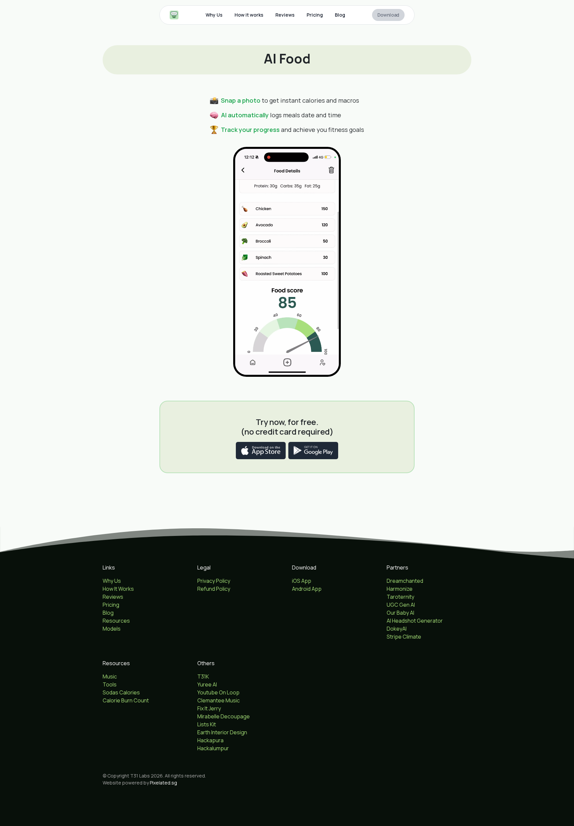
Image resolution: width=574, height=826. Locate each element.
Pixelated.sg (163, 782)
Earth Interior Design (222, 732)
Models (112, 628)
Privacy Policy (213, 580)
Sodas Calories (121, 692)
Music (110, 676)
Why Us (214, 15)
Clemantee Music (218, 700)
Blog (340, 15)
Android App (307, 588)
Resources (116, 620)
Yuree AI (207, 684)
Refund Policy (213, 588)
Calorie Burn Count (126, 700)
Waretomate (402, 644)
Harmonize (400, 588)
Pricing (315, 15)
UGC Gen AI (401, 604)
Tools (110, 684)
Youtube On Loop (218, 692)
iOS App (301, 580)
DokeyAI (397, 628)
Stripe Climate (404, 636)
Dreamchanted (405, 580)
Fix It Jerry (209, 708)
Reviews (285, 15)
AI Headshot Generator (415, 620)
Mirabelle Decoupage (223, 716)
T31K (203, 676)
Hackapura (210, 740)
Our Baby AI (400, 612)
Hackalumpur (213, 748)
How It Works (118, 588)
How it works (249, 15)
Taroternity (400, 596)
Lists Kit (206, 724)
